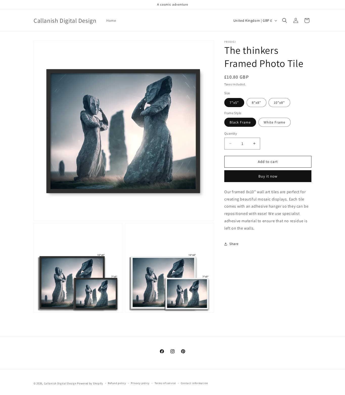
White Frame (274, 122)
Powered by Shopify (90, 383)
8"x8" (256, 102)
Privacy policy (140, 383)
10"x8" (279, 102)
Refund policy (117, 383)
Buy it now (268, 176)
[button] (284, 20)
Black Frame (240, 122)
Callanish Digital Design (60, 383)
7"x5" (234, 102)
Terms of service (165, 383)
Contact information (194, 383)
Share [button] (234, 243)
